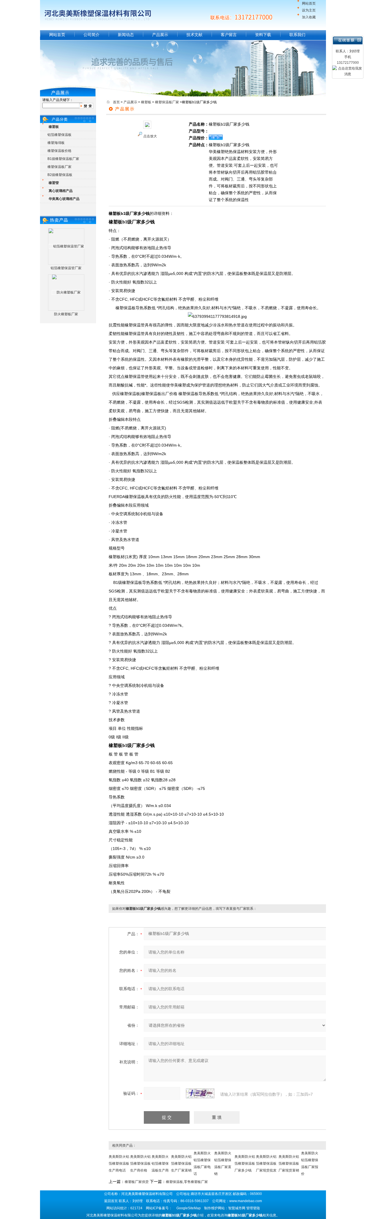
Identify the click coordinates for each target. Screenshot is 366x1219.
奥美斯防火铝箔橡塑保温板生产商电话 (119, 1163)
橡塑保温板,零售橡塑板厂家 (187, 1182)
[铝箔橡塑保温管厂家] (66, 246)
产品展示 (160, 34)
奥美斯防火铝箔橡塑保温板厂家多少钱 (244, 1163)
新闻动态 (126, 34)
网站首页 (309, 3)
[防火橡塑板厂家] (66, 292)
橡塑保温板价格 (59, 151)
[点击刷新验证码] (200, 1093)
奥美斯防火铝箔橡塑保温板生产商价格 (140, 1163)
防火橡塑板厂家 (66, 314)
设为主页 (309, 10)
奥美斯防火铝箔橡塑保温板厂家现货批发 (266, 1163)
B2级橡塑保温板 (59, 175)
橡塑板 (146, 102)
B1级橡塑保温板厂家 (63, 159)
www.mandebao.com (245, 1201)
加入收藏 (309, 17)
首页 (116, 102)
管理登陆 (253, 1208)
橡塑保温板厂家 (59, 167)
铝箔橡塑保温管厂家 (66, 268)
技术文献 (194, 34)
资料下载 (263, 34)
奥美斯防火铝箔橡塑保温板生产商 (160, 1163)
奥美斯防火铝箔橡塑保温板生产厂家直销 (181, 1163)
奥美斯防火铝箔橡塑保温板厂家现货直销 (289, 1163)
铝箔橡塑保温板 (59, 135)
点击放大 (150, 136)
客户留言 (229, 34)
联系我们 (297, 34)
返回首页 (111, 1201)
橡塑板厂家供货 (137, 1182)
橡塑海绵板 (56, 143)
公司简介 (91, 34)
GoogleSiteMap (188, 1208)
